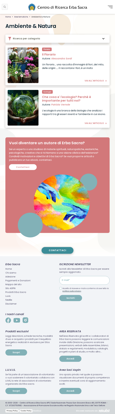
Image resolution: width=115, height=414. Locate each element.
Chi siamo (10, 272)
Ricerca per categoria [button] (26, 38)
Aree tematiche (21, 17)
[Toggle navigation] (110, 7)
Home (8, 17)
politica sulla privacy (71, 291)
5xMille (8, 299)
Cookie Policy (26, 411)
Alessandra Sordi (61, 58)
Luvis (7, 296)
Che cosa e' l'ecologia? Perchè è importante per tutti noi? (66, 99)
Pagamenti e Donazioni (17, 280)
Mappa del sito (13, 284)
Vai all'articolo (94, 80)
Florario (47, 49)
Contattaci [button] (22, 167)
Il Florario (49, 54)
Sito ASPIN (10, 288)
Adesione (10, 276)
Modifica (37, 410)
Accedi (70, 358)
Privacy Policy (12, 411)
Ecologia (47, 92)
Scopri (16, 352)
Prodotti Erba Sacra (15, 292)
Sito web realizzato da (87, 411)
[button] (5, 7)
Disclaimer (11, 303)
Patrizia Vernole (60, 104)
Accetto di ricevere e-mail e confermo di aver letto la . (85, 289)
